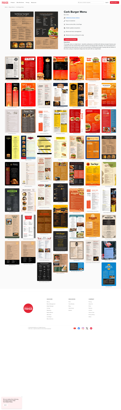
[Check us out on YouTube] (75, 328)
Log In (106, 2)
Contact (90, 310)
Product (13, 2)
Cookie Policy (8, 402)
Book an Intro (114, 2)
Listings (48, 308)
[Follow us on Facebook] (79, 328)
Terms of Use (91, 312)
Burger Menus (12, 7)
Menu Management (51, 303)
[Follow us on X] (87, 328)
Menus (6, 7)
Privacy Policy (92, 314)
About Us (91, 303)
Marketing (49, 310)
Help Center (71, 308)
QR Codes (49, 314)
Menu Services (50, 318)
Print (70, 301)
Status (90, 316)
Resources (33, 2)
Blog (70, 306)
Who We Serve (20, 2)
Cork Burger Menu (20, 7)
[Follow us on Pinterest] (91, 328)
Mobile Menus (50, 312)
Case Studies (71, 303)
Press (90, 306)
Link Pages (49, 316)
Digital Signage (50, 306)
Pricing (27, 2)
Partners (90, 308)
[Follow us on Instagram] (83, 328)
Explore (70, 310)
